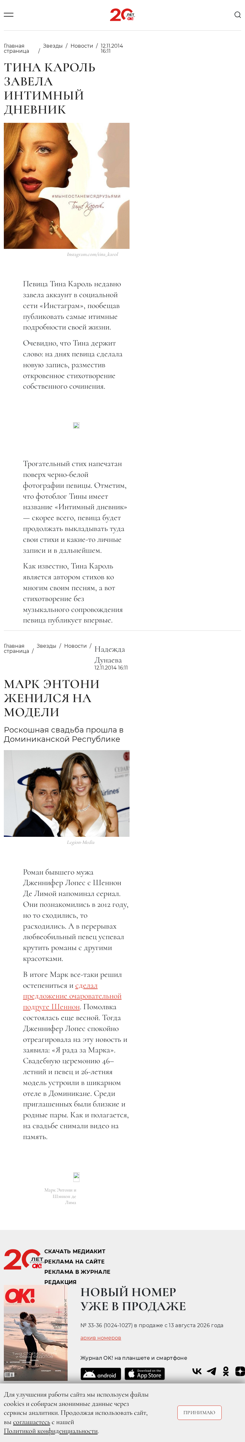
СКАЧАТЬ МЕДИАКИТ (74, 1251)
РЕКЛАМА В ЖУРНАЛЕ (77, 1272)
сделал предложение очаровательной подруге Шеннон (72, 996)
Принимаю (199, 1412)
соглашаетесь (31, 1422)
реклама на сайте (74, 1262)
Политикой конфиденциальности (51, 1431)
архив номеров (100, 1338)
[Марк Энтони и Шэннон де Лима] (76, 1177)
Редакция (60, 1282)
